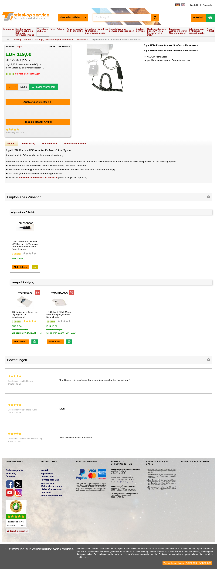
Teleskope (8, 29)
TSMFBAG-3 (59, 293)
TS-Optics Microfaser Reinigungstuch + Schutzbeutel (25, 314)
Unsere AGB (47, 476)
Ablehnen (191, 563)
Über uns (10, 476)
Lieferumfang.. (29, 143)
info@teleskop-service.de (127, 482)
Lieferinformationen (51, 489)
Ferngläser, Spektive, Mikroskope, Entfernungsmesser (96, 31)
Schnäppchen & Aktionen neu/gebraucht (196, 31)
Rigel (19, 46)
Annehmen (205, 563)
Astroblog (11, 473)
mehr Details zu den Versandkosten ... (25, 67)
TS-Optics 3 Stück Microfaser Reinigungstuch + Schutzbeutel (58, 314)
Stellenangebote (14, 470)
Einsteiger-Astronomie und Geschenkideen (178, 31)
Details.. (11, 143)
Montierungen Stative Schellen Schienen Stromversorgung (24, 32)
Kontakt (194, 5)
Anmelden (208, 5)
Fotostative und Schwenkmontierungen (121, 30)
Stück (23, 86)
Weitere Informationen (173, 563)
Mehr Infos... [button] (20, 267)
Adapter (61, 29)
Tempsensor (25, 223)
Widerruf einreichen (17, 531)
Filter (52, 29)
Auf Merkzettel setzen (36, 102)
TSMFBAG (25, 293)
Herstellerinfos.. (50, 143)
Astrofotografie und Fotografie (75, 30)
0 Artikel (198, 17)
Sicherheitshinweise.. (75, 143)
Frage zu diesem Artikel (38, 122)
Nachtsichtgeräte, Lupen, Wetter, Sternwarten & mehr (156, 32)
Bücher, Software (141, 30)
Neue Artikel (210, 30)
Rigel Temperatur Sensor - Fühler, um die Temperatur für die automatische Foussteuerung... (25, 245)
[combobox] (73, 17)
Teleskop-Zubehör (42, 30)
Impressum (47, 473)
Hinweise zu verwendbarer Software (38, 177)
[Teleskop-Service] (28, 17)
